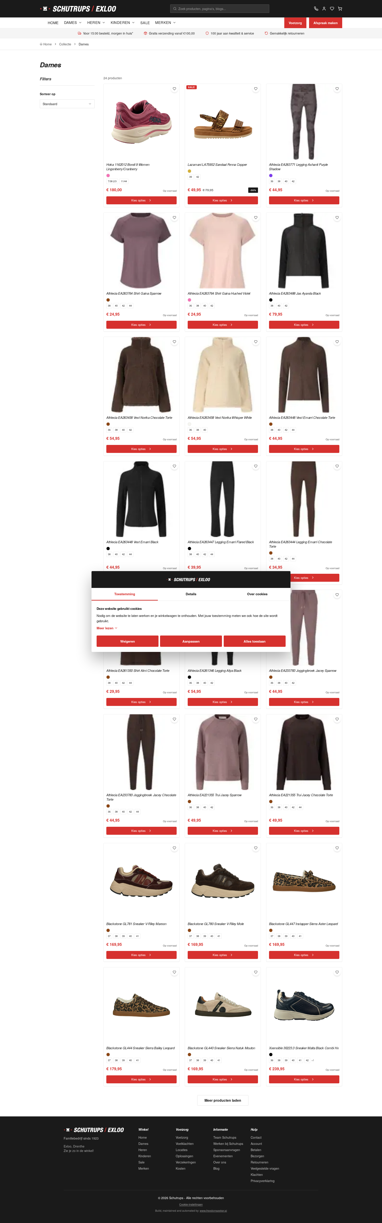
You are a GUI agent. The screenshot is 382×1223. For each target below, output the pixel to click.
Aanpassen (191, 641)
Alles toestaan (254, 641)
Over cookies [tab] (257, 593)
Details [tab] (191, 593)
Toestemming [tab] (124, 593)
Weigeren (127, 641)
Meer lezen (105, 628)
